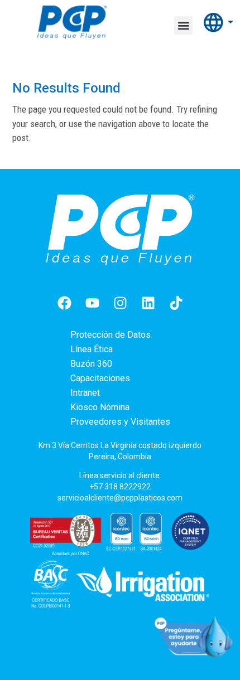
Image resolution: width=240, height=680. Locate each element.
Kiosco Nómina (99, 407)
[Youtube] (92, 303)
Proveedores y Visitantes (120, 421)
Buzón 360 (91, 363)
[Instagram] (120, 303)
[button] (183, 25)
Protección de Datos (110, 334)
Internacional (219, 22)
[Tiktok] (176, 303)
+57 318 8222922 (120, 486)
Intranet (85, 392)
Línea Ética (91, 349)
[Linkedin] (148, 303)
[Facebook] (64, 303)
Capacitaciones (100, 378)
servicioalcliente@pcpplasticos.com (120, 497)
